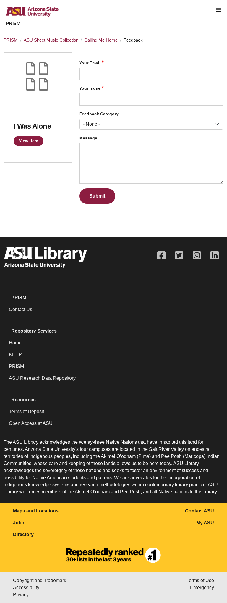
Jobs (18, 522)
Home (15, 342)
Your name (89, 88)
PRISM (13, 23)
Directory (23, 534)
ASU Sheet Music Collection (51, 40)
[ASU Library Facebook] (161, 255)
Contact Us (20, 309)
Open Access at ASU (31, 423)
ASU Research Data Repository (42, 378)
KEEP (15, 354)
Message (88, 138)
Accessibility (26, 587)
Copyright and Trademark (39, 580)
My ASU (205, 522)
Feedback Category (99, 114)
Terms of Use (200, 580)
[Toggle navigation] (218, 10)
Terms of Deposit (26, 411)
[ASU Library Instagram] (197, 255)
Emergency (202, 587)
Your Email (89, 63)
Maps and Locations (36, 510)
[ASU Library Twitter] (179, 255)
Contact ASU (199, 510)
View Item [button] (28, 140)
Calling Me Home (101, 40)
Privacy (21, 594)
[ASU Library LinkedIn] (214, 255)
